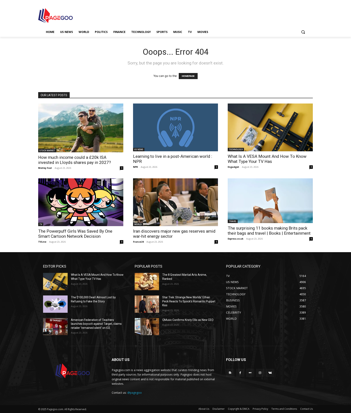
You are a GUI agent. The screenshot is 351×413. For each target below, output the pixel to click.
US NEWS (138, 149)
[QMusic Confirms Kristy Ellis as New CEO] (147, 326)
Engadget (233, 166)
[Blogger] (230, 373)
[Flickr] (250, 373)
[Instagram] (260, 373)
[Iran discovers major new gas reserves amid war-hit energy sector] (175, 202)
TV (40, 224)
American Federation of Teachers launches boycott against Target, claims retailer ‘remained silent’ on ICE (96, 323)
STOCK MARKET (47, 150)
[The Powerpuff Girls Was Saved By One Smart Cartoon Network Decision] (80, 202)
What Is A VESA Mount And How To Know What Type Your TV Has (267, 159)
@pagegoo (134, 392)
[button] (303, 32)
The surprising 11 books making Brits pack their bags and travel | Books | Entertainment (269, 231)
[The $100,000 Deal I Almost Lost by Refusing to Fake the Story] (55, 304)
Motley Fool (45, 167)
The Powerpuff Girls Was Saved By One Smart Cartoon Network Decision (75, 234)
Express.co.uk (235, 238)
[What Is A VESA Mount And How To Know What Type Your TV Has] (270, 127)
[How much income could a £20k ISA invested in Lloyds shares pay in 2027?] (80, 128)
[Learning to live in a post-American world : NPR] (175, 127)
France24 (138, 241)
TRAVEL (232, 221)
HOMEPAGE (188, 76)
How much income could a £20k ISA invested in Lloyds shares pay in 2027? (74, 160)
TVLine (42, 241)
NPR (135, 166)
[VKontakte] (270, 373)
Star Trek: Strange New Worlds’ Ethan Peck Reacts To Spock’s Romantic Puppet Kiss (188, 301)
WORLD (138, 224)
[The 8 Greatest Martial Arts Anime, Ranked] (147, 281)
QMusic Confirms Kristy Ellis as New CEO (187, 319)
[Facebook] (240, 373)
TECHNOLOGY (236, 149)
